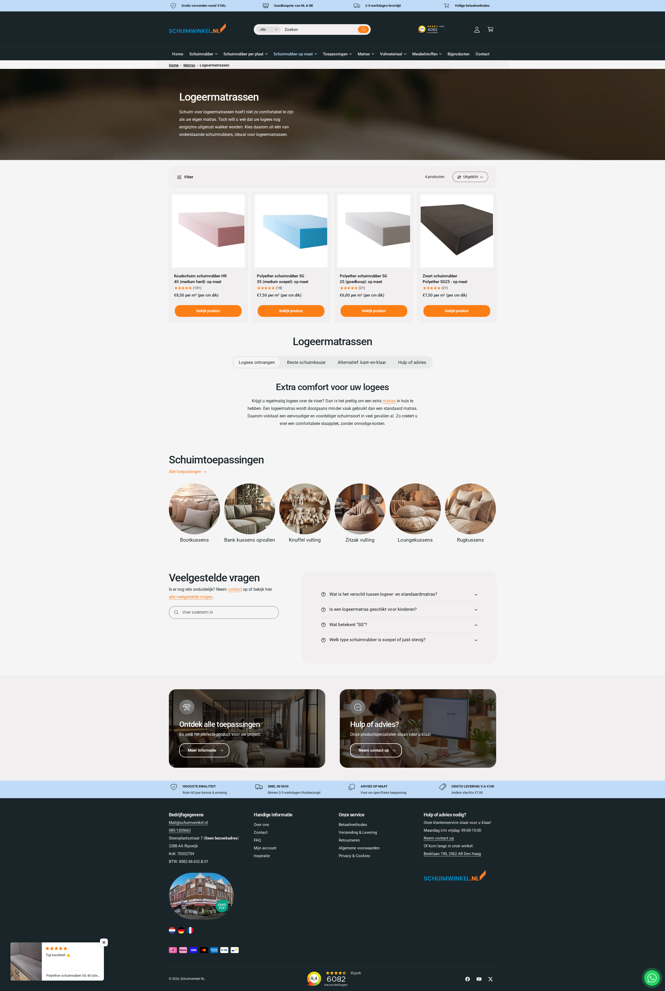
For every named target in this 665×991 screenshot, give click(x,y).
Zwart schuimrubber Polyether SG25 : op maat (445, 279)
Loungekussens (415, 540)
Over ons (261, 824)
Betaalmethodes (353, 824)
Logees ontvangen (257, 362)
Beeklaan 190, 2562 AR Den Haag (452, 853)
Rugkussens (470, 540)
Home (174, 65)
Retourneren (349, 840)
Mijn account (265, 848)
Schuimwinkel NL (193, 979)
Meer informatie (202, 750)
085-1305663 (180, 830)
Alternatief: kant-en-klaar (362, 362)
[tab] (256, 362)
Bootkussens (194, 540)
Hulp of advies (412, 362)
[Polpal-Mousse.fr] (190, 930)
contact (235, 589)
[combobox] (326, 28)
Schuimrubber (201, 54)
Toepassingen (335, 54)
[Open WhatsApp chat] (652, 978)
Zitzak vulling (360, 540)
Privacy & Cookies (354, 856)
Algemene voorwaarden (359, 848)
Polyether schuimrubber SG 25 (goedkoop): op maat (363, 279)
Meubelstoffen (424, 54)
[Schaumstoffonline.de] (181, 930)
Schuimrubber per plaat (243, 54)
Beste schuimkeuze (306, 362)
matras (389, 400)
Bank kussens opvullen (249, 540)
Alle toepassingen (185, 471)
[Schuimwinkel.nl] (172, 930)
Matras (364, 54)
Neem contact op (374, 750)
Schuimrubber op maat (293, 54)
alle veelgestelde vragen (190, 596)
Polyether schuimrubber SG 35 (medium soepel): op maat (282, 279)
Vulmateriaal (391, 54)
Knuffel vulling (305, 540)
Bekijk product (208, 311)
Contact (261, 832)
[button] (490, 29)
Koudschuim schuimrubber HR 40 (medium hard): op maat (200, 279)
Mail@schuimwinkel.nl (188, 822)
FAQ (257, 840)
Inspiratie (262, 856)
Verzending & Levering (358, 832)
